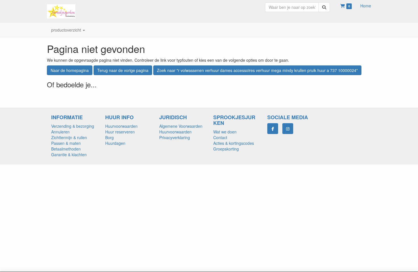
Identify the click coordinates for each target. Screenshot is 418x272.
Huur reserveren (120, 132)
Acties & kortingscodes (233, 143)
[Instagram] (287, 128)
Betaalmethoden (66, 149)
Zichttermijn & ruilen (69, 137)
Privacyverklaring (174, 137)
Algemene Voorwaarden (180, 126)
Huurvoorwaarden (121, 126)
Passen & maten (66, 143)
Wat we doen (225, 132)
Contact (220, 137)
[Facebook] (272, 128)
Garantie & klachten (69, 154)
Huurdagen (115, 143)
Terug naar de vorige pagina (122, 70)
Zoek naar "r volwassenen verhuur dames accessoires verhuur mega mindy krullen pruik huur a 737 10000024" (257, 70)
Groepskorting (226, 149)
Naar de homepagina (70, 70)
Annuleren (60, 132)
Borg (109, 137)
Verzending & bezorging (72, 126)
